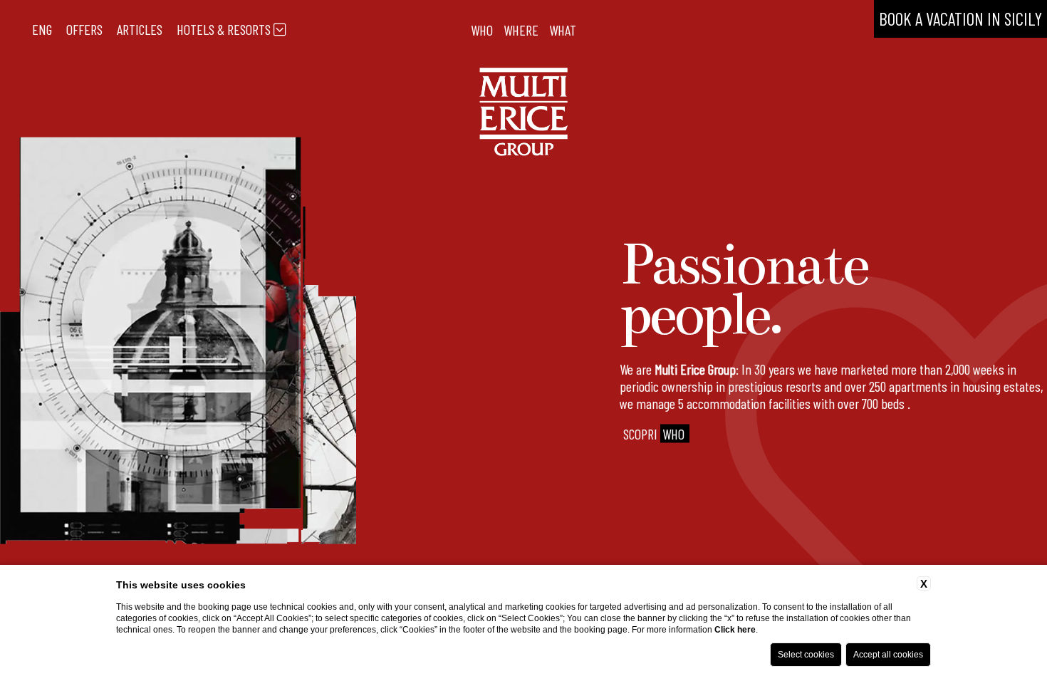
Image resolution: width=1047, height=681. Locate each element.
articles (139, 29)
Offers (84, 29)
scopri (653, 433)
